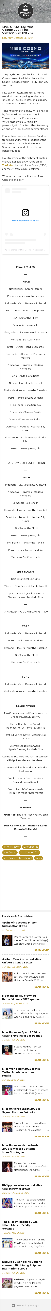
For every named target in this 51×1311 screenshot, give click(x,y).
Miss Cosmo (10, 852)
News (38, 858)
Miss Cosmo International (18, 858)
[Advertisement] (25, 887)
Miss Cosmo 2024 (29, 852)
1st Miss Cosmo (12, 846)
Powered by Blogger (27, 1305)
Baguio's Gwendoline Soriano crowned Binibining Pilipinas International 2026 (22, 1265)
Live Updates (30, 846)
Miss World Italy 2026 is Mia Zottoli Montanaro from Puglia (21, 1072)
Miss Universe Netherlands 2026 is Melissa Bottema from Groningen (20, 1149)
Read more (41, 950)
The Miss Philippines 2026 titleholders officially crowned (20, 1225)
